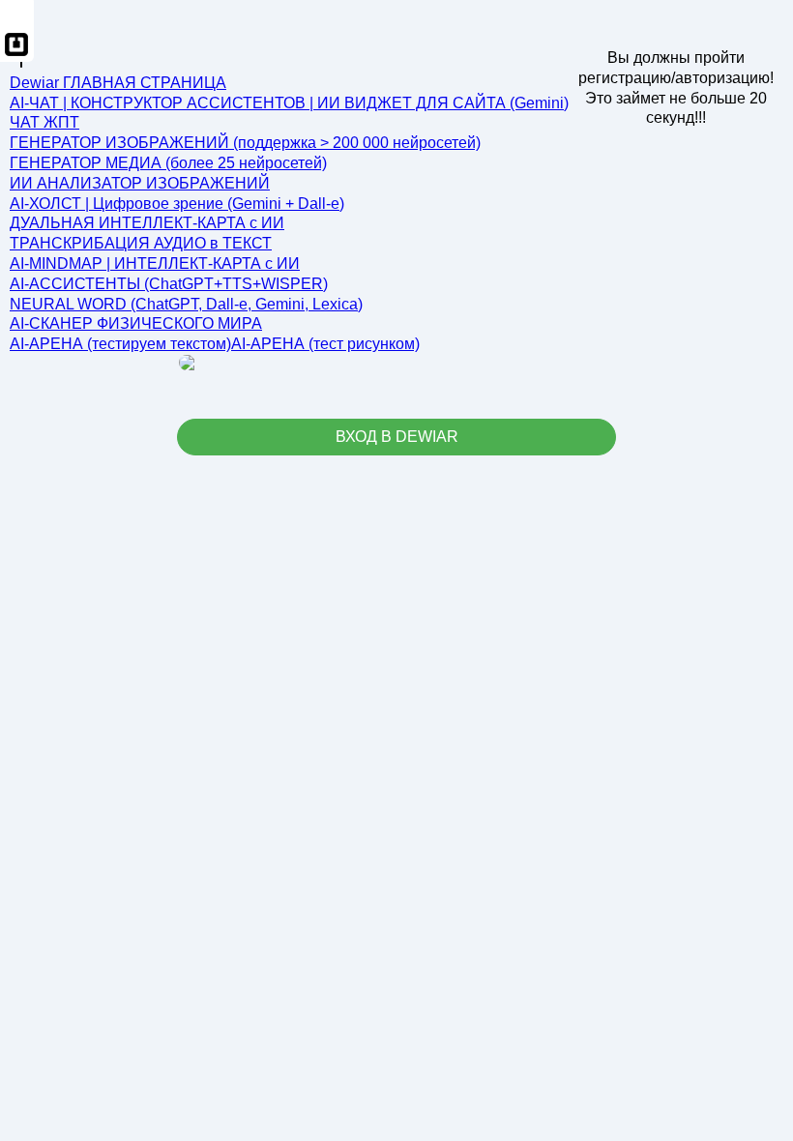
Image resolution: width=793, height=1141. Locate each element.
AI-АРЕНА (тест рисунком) (325, 344)
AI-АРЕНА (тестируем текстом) (120, 344)
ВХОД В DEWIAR (397, 436)
